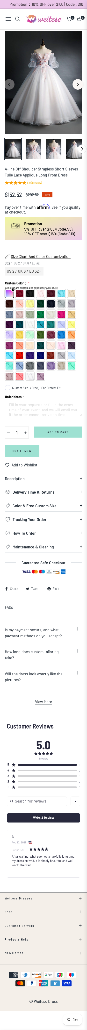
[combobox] (75, 801)
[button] (23, 183)
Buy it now (22, 450)
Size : (22, 263)
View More (43, 701)
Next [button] (77, 84)
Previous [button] (9, 84)
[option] (43, 82)
